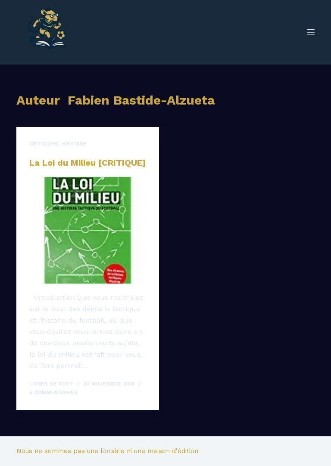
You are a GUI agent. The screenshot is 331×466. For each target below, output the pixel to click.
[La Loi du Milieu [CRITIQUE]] (87, 230)
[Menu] (311, 32)
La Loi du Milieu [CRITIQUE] (87, 162)
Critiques (43, 144)
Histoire (74, 144)
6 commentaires (53, 392)
